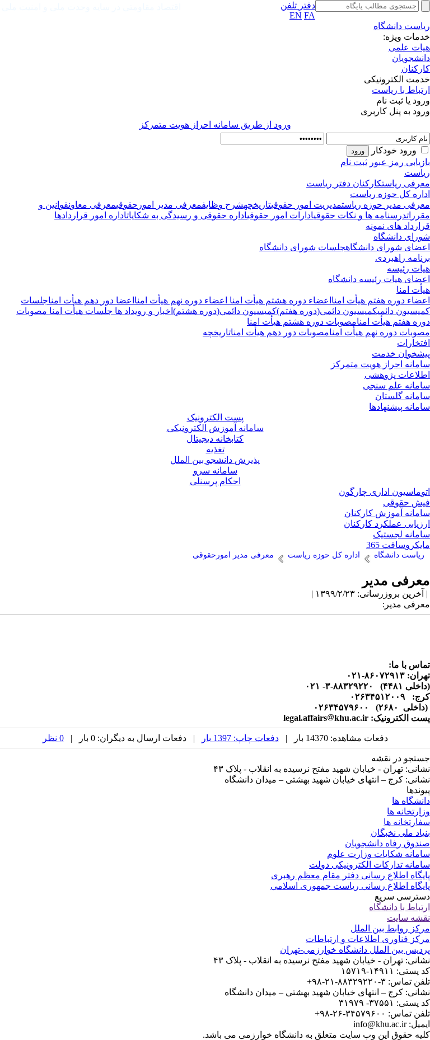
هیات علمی (409, 47)
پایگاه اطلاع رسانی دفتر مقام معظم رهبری (350, 875)
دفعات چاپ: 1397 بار (240, 738)
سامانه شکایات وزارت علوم (378, 854)
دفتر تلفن (298, 5)
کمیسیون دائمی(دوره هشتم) (225, 311)
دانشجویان (411, 58)
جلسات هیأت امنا (80, 311)
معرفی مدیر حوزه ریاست (386, 204)
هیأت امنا (413, 289)
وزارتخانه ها (408, 811)
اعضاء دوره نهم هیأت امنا (180, 300)
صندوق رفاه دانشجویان (387, 843)
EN (295, 15)
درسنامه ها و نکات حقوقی (360, 215)
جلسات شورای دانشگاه (302, 247)
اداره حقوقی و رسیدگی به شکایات (187, 215)
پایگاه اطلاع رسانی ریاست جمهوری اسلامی (350, 886)
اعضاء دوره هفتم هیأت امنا (380, 300)
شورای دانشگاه (401, 236)
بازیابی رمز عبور (400, 162)
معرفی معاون (92, 204)
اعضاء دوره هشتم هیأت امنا (279, 300)
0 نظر (53, 738)
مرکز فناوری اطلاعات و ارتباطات (368, 939)
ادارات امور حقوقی (280, 215)
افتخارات (413, 343)
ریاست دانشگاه (401, 26)
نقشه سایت (408, 917)
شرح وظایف (223, 204)
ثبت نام (353, 162)
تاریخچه (257, 204)
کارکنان (415, 68)
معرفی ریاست (406, 183)
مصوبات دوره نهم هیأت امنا (379, 332)
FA (309, 15)
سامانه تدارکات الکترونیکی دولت (369, 864)
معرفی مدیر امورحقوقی (159, 204)
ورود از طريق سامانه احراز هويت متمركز (215, 124)
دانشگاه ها (411, 800)
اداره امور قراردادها (90, 215)
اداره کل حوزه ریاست (390, 194)
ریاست (417, 172)
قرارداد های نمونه (398, 226)
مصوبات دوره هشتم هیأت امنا (302, 321)
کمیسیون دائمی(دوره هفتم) (327, 311)
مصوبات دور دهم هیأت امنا (280, 332)
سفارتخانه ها (407, 822)
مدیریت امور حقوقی (306, 204)
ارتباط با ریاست (401, 90)
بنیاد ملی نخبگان (400, 832)
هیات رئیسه (408, 268)
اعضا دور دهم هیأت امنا (91, 300)
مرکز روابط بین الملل (390, 928)
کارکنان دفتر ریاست (344, 183)
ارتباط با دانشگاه (399, 907)
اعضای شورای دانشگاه (387, 247)
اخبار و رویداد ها (143, 311)
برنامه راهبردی (402, 258)
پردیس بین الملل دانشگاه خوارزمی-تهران (355, 949)
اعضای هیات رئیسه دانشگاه (379, 279)
